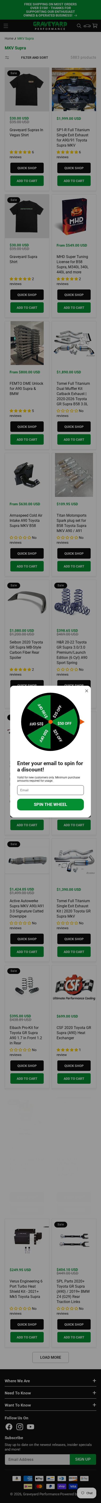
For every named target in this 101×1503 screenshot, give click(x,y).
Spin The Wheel (50, 804)
